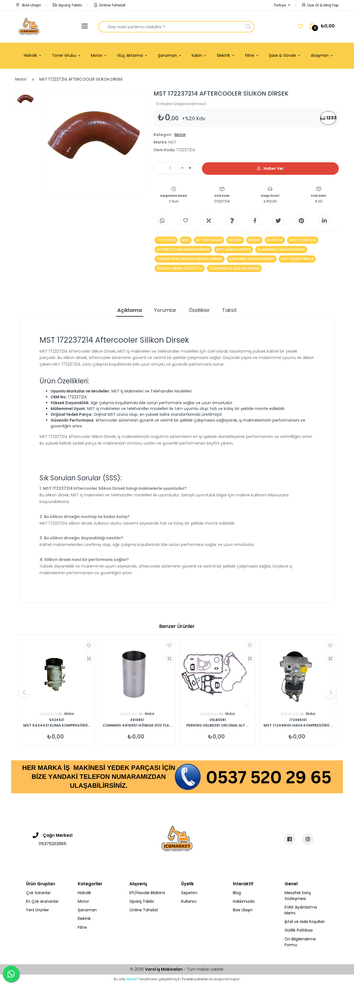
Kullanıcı (189, 901)
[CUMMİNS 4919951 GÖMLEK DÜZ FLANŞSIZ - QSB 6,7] (137, 674)
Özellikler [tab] (199, 310)
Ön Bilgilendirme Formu (300, 942)
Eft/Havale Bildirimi (147, 893)
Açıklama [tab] (129, 310)
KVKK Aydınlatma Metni (301, 910)
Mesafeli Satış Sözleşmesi (298, 895)
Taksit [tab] (229, 310)
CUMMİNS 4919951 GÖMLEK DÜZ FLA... (137, 726)
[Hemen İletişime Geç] (177, 776)
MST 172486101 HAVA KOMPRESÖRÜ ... (298, 726)
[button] (282, 5)
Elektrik (84, 918)
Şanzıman (87, 910)
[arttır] (190, 168)
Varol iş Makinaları (164, 969)
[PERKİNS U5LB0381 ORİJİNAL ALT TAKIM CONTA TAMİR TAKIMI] (217, 674)
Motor (21, 79)
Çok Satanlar (38, 893)
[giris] (185, 220)
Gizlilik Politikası (299, 930)
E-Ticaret (185, 979)
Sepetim (189, 893)
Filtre (82, 927)
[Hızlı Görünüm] (89, 658)
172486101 (298, 719)
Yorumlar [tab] (165, 310)
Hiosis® (132, 979)
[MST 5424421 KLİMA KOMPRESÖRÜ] (57, 674)
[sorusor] (231, 220)
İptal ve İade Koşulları (305, 921)
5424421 (56, 719)
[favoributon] (300, 26)
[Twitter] (278, 220)
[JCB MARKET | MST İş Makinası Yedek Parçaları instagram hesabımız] (308, 839)
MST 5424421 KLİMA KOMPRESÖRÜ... (56, 726)
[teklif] (208, 220)
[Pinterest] (301, 220)
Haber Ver (273, 168)
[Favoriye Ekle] (89, 645)
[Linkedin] (324, 220)
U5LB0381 (217, 719)
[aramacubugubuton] (248, 26)
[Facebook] (255, 220)
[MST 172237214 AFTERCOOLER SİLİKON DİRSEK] (94, 142)
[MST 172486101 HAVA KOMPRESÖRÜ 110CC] (298, 674)
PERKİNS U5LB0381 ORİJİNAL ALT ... (217, 726)
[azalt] (182, 168)
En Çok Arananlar (42, 901)
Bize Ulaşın (31, 5)
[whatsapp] (162, 220)
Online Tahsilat (112, 5)
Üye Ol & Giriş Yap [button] (323, 5)
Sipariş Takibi (70, 5)
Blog (237, 893)
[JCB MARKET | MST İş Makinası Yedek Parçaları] (29, 26)
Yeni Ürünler (37, 910)
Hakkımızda (243, 901)
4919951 (137, 719)
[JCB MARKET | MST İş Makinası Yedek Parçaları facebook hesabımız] (289, 839)
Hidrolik (84, 893)
